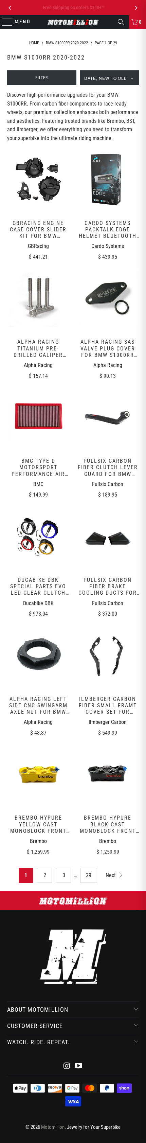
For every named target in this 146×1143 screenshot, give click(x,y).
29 (88, 875)
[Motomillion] (73, 22)
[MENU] (4, 22)
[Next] (135, 7)
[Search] (120, 22)
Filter (41, 77)
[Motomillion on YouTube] (79, 1066)
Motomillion (53, 1127)
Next (111, 875)
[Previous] (10, 7)
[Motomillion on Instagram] (67, 1066)
